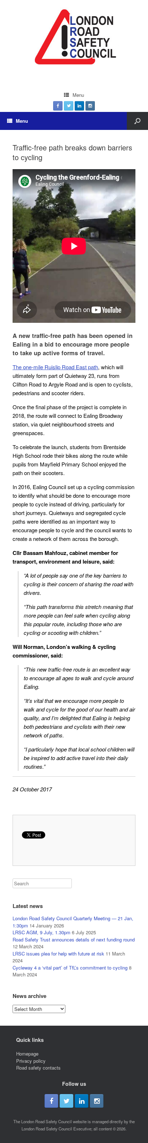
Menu (78, 94)
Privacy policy (31, 1060)
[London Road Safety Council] (74, 39)
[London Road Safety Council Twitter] (68, 105)
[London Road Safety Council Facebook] (58, 105)
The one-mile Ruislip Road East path (55, 367)
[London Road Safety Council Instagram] (90, 105)
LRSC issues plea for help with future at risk (58, 953)
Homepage (27, 1053)
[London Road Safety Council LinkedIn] (79, 105)
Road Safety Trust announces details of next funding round (74, 939)
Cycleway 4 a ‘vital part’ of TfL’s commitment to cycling (70, 967)
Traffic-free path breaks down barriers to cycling (72, 152)
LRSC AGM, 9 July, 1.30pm (41, 932)
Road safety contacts (38, 1067)
